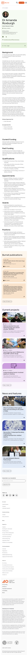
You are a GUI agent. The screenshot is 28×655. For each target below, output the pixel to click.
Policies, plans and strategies (8, 568)
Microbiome (4, 552)
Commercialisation (6, 546)
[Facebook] (3, 495)
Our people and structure (7, 564)
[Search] (17, 3)
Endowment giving (6, 538)
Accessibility (4, 590)
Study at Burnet (5, 516)
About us (4, 560)
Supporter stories (5, 540)
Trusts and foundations (7, 534)
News (3, 520)
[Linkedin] (16, 495)
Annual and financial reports (8, 566)
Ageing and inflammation (7, 556)
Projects (4, 506)
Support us (4, 524)
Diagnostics (4, 550)
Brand (3, 592)
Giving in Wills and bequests (8, 532)
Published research (6, 508)
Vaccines (4, 548)
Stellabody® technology (7, 554)
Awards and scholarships (7, 570)
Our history (4, 563)
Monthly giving (5, 530)
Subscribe (5, 484)
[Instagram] (10, 495)
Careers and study (5, 512)
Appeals (4, 526)
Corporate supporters (6, 536)
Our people (5, 7)
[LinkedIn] (3, 37)
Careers (3, 514)
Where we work (5, 572)
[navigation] (14, 3)
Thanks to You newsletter (7, 542)
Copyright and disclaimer (7, 588)
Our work (4, 501)
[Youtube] (13, 495)
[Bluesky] (7, 495)
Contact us (4, 574)
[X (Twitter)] (6, 37)
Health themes (5, 504)
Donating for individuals (7, 528)
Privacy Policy (5, 584)
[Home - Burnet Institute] (5, 2)
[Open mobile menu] (26, 3)
